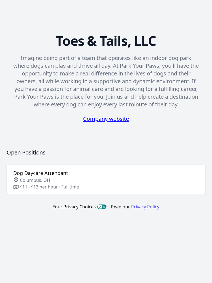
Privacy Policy (145, 207)
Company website (106, 118)
